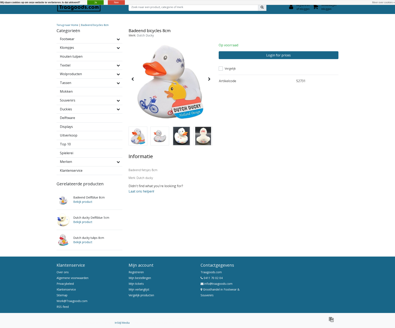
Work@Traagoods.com (72, 301)
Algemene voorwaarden (72, 278)
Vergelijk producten (141, 295)
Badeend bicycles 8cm (95, 25)
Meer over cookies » (383, 2)
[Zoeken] (262, 7)
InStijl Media (122, 322)
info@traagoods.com (218, 284)
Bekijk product (82, 202)
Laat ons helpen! (141, 191)
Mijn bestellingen (140, 278)
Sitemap (62, 295)
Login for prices (278, 55)
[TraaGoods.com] (79, 7)
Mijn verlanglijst (139, 289)
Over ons (63, 272)
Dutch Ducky (145, 35)
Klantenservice (66, 289)
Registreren (136, 272)
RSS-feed (63, 307)
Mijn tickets (136, 284)
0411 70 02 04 (213, 278)
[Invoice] (332, 321)
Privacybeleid (65, 284)
